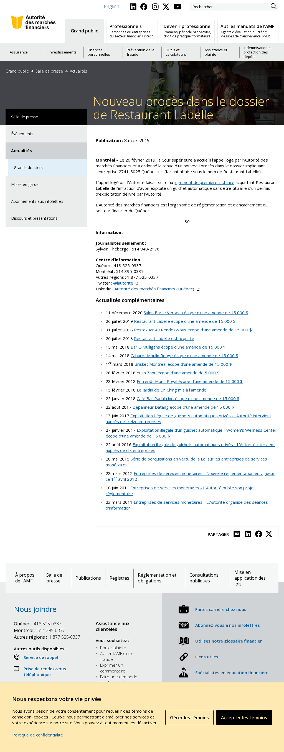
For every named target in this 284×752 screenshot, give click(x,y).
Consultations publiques (204, 578)
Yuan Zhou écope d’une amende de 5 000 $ (178, 372)
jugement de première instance (204, 182)
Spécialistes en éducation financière (231, 672)
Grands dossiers (28, 167)
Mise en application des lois (250, 578)
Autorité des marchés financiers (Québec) (157, 288)
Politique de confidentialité (37, 735)
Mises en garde (25, 184)
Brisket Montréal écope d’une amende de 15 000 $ (183, 364)
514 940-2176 (145, 249)
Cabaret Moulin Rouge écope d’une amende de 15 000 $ (184, 355)
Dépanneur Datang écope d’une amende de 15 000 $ (183, 407)
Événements (22, 133)
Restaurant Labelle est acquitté (164, 338)
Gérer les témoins (189, 718)
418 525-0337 (127, 265)
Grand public (17, 71)
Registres (119, 578)
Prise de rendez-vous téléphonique (45, 671)
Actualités (78, 71)
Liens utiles (206, 656)
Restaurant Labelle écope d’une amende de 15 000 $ (184, 321)
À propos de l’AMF (24, 578)
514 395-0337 (130, 271)
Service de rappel (41, 657)
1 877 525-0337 (142, 277)
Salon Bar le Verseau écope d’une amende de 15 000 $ (196, 312)
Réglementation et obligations (157, 578)
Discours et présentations (34, 218)
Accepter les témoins (244, 718)
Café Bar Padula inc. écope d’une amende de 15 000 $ (188, 398)
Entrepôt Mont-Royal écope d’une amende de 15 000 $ (190, 381)
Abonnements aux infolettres (37, 201)
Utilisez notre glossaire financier (228, 641)
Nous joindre (35, 609)
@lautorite (125, 283)
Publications (88, 578)
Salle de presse (49, 71)
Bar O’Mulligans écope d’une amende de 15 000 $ (178, 347)
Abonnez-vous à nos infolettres (227, 625)
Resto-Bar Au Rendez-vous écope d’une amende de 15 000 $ (193, 329)
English (111, 6)
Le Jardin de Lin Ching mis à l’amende (171, 390)
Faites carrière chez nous (220, 609)
